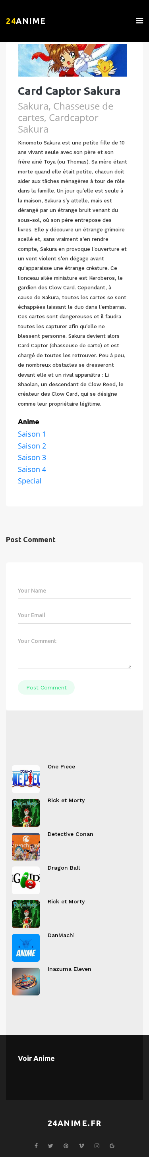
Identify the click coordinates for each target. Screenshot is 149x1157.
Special (30, 480)
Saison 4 (32, 469)
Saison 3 (32, 457)
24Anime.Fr (75, 1123)
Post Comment (46, 687)
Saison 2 (32, 445)
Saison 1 (32, 434)
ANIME (26, 20)
